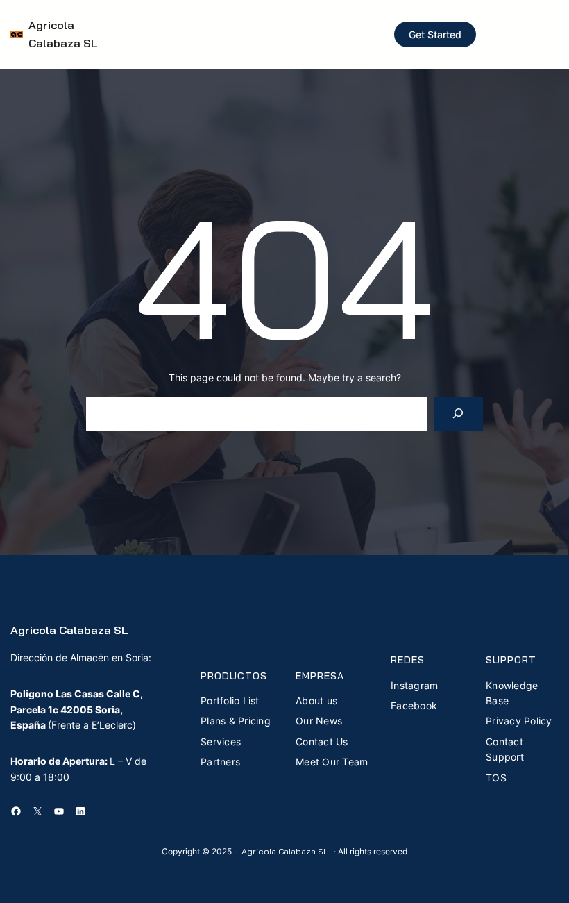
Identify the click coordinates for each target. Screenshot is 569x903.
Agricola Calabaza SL (69, 630)
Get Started (435, 34)
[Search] (458, 414)
